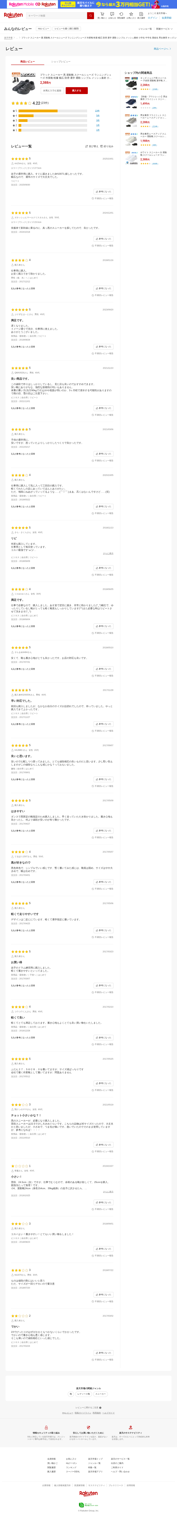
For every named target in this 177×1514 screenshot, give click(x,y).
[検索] (90, 15)
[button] (112, 15)
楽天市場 (8, 38)
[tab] (27, 61)
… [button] (17, 38)
